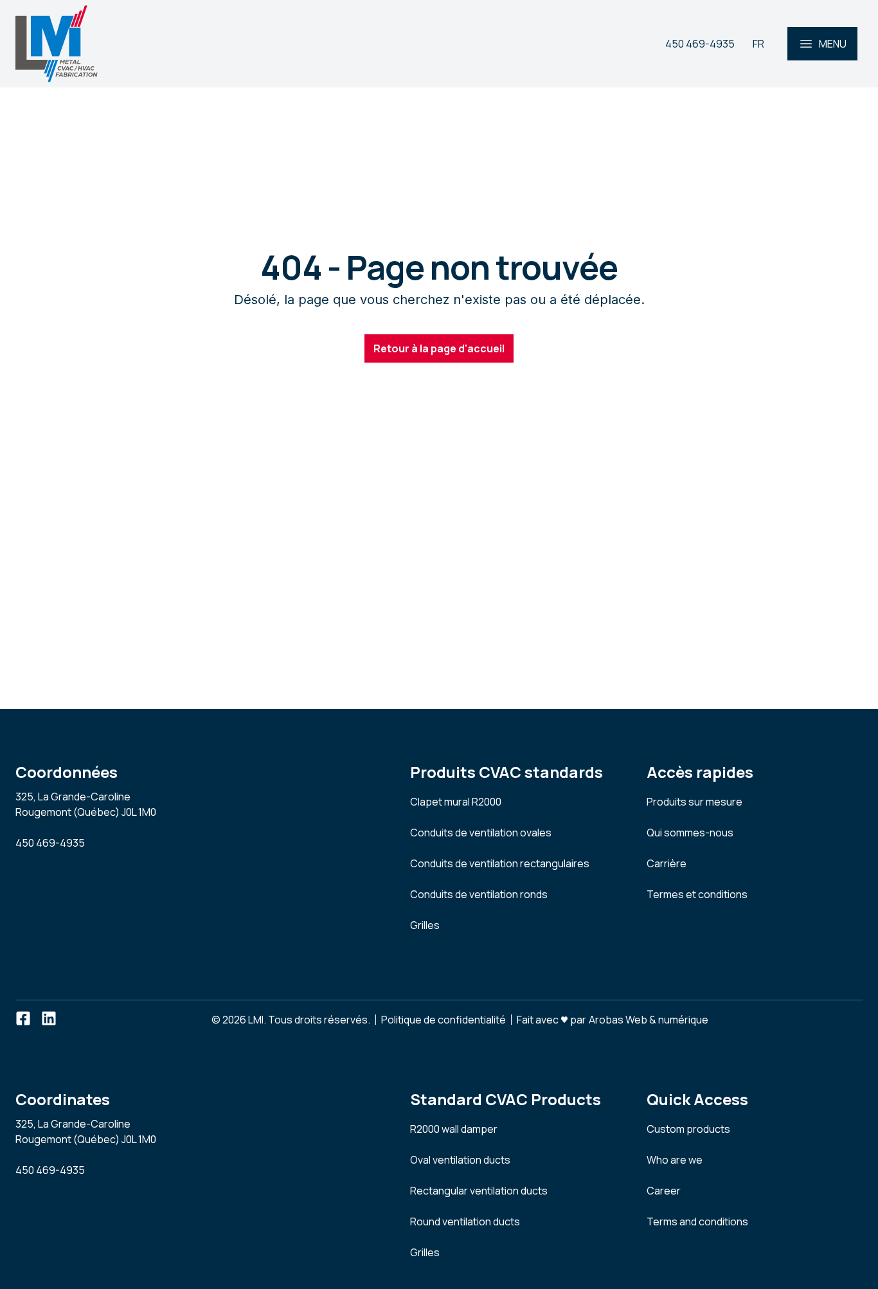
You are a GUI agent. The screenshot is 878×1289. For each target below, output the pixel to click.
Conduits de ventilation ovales (480, 832)
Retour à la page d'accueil (439, 348)
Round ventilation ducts (465, 1221)
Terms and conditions (697, 1221)
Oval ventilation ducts (460, 1160)
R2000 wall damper (453, 1129)
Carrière (666, 863)
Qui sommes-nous (690, 832)
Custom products (688, 1129)
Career (664, 1191)
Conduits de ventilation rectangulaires (499, 863)
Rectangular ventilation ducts (479, 1191)
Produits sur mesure (694, 802)
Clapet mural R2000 (455, 802)
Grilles (425, 925)
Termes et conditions (697, 894)
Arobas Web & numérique (648, 1019)
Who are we (675, 1160)
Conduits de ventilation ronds (479, 894)
